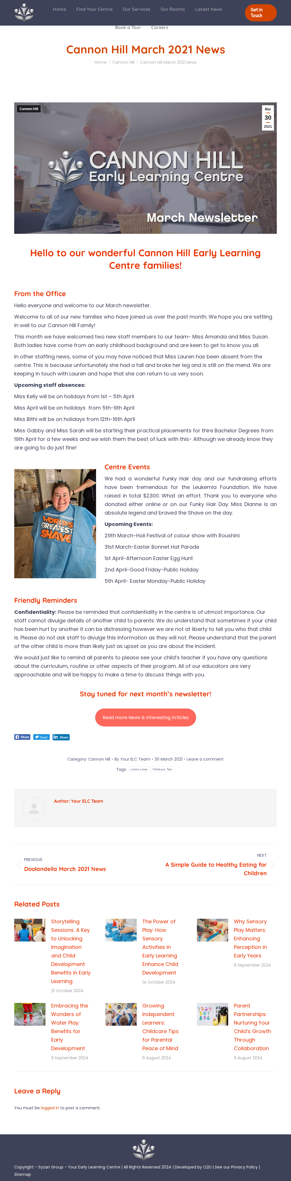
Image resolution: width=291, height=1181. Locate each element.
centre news (138, 769)
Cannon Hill (29, 109)
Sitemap (22, 1174)
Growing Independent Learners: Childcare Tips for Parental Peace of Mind (160, 1027)
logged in (50, 1108)
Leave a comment (205, 759)
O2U (207, 1167)
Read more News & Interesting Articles (146, 717)
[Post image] (29, 930)
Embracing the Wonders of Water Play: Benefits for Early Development (69, 1027)
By (132, 759)
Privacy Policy (244, 1167)
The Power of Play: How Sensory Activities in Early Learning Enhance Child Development (160, 947)
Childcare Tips (162, 769)
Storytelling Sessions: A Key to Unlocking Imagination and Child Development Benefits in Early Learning (71, 951)
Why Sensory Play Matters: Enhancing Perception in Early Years (250, 938)
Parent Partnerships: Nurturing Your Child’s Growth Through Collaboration (252, 1027)
